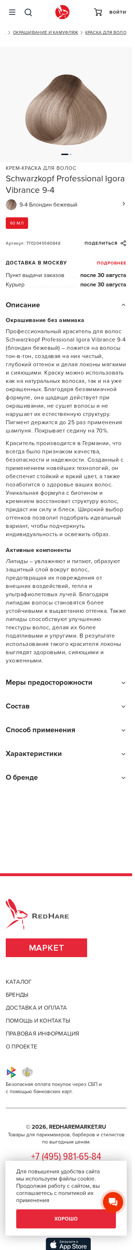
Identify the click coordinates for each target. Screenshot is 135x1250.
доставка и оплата (36, 1007)
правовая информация (43, 1033)
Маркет (46, 948)
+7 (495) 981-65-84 (66, 1157)
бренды (17, 994)
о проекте (21, 1046)
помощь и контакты (38, 1020)
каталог (19, 982)
